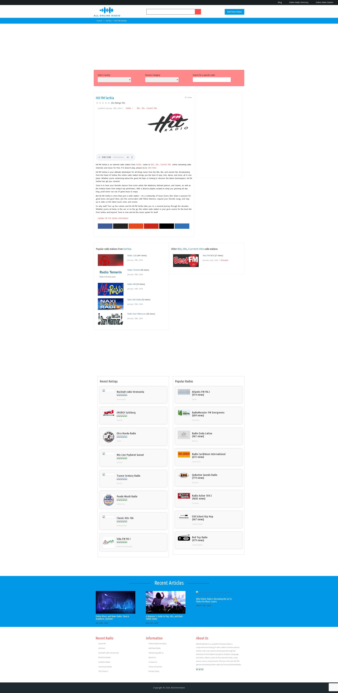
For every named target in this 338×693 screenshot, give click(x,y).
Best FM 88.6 (208, 255)
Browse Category (152, 75)
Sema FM (102, 643)
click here (152, 167)
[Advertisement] (169, 46)
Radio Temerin (133, 270)
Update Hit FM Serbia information (113, 218)
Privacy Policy (154, 671)
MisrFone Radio (104, 657)
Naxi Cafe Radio (134, 299)
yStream (101, 648)
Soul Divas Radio (105, 666)
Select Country (104, 75)
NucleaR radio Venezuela (108, 653)
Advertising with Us (156, 653)
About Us (152, 657)
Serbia (108, 20)
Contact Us (153, 662)
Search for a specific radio (204, 75)
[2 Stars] (100, 103)
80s (138, 108)
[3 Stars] (103, 103)
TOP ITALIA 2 (103, 671)
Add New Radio (234, 11)
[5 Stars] (108, 103)
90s (143, 108)
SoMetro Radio (104, 662)
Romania (224, 260)
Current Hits (151, 108)
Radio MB (131, 284)
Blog (279, 2)
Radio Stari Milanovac (136, 314)
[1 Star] (97, 103)
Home (99, 20)
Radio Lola (132, 255)
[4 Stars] (106, 103)
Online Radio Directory (298, 2)
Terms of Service (155, 666)
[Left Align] (198, 12)
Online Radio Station (324, 2)
